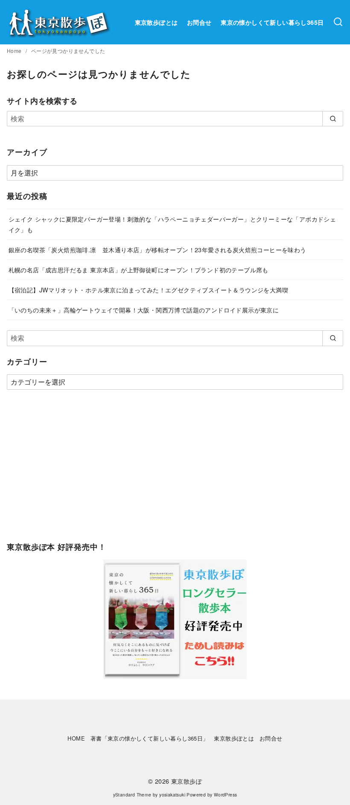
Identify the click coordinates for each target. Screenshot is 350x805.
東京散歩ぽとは (156, 22)
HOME (76, 738)
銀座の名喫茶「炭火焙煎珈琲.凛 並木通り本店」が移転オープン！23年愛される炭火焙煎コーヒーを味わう (157, 249)
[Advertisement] (175, 470)
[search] (332, 118)
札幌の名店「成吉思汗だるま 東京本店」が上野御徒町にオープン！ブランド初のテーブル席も (138, 269)
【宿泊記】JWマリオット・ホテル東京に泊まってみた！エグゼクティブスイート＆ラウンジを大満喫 (148, 289)
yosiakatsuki (172, 794)
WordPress (225, 794)
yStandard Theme (132, 794)
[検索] (338, 22)
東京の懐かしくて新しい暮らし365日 (272, 22)
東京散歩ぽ (186, 780)
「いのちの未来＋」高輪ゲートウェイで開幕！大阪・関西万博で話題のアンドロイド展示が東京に (144, 309)
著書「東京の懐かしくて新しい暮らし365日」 (149, 738)
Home (15, 50)
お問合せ (199, 22)
